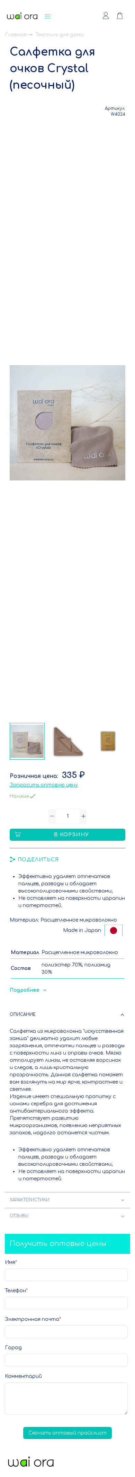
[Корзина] (123, 16)
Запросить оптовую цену (44, 785)
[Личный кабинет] (105, 16)
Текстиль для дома (59, 34)
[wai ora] (22, 16)
